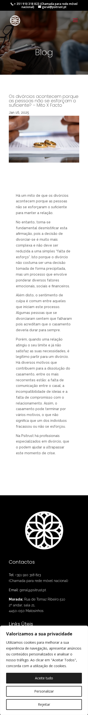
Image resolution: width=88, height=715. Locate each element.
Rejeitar (44, 704)
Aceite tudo (44, 678)
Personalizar (44, 691)
